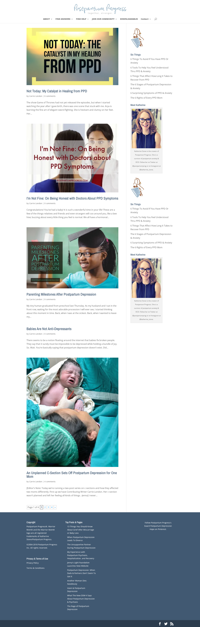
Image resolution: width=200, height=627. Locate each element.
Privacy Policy (33, 563)
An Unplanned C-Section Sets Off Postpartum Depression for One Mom (72, 474)
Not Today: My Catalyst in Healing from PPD (57, 91)
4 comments (50, 481)
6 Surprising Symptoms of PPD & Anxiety (151, 93)
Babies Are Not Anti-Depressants (49, 328)
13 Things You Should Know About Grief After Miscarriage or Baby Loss (80, 529)
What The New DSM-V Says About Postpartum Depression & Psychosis (81, 598)
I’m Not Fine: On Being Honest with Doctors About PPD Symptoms (72, 198)
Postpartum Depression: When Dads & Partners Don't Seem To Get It (81, 573)
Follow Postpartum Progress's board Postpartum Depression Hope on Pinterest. (158, 525)
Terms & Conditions (35, 568)
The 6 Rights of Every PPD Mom (146, 97)
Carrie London (35, 96)
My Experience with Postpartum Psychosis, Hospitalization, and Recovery (80, 555)
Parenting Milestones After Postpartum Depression (61, 294)
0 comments (50, 96)
